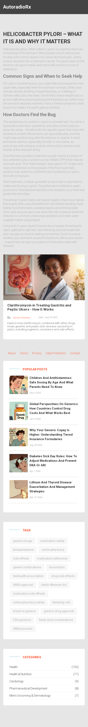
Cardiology (16, 681)
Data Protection (56, 353)
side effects (21, 558)
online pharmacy (53, 549)
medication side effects (29, 593)
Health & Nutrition (20, 674)
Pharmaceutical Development (28, 688)
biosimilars (57, 567)
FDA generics (22, 620)
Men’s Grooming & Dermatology (30, 695)
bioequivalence (23, 549)
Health (13, 667)
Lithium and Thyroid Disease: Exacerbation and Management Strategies (52, 487)
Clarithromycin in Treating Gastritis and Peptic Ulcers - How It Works (39, 307)
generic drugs (22, 541)
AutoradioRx (17, 7)
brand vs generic (24, 611)
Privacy (37, 353)
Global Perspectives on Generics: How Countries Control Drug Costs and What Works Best (53, 408)
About (12, 353)
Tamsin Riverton (21, 317)
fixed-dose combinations (56, 620)
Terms (24, 353)
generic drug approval (59, 611)
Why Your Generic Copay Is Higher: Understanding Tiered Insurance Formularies (51, 434)
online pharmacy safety (28, 602)
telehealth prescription (28, 576)
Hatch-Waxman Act (54, 584)
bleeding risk (61, 602)
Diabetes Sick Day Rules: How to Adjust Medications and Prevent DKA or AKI (53, 460)
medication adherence (52, 558)
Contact (75, 353)
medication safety (52, 541)
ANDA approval (23, 584)
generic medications (27, 567)
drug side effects (62, 576)
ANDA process (23, 628)
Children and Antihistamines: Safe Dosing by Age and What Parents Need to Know (51, 382)
